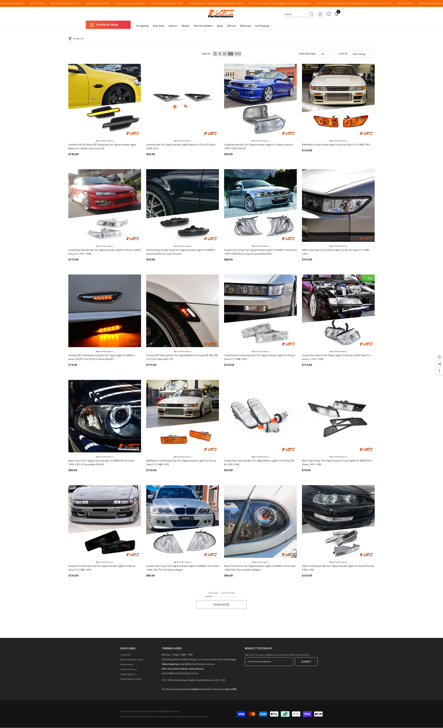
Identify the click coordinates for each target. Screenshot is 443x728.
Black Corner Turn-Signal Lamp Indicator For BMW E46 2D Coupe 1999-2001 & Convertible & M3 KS (101, 462)
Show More (221, 604)
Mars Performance (105, 140)
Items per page (307, 54)
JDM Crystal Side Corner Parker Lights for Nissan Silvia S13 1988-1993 (336, 251)
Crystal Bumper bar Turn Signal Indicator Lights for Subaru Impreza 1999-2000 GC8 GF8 (258, 146)
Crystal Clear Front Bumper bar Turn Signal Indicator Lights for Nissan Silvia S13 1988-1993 (259, 357)
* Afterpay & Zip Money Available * (130, 3)
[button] (215, 54)
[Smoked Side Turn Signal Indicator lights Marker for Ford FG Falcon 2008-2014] (182, 100)
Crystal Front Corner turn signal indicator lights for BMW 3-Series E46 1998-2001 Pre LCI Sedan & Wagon (182, 567)
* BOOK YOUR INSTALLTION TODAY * (167, 3)
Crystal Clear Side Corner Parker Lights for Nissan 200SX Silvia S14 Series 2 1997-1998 (336, 357)
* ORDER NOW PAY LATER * (97, 3)
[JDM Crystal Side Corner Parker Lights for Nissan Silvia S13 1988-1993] (338, 205)
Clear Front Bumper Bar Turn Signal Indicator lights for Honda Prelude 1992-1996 (338, 567)
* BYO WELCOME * (405, 3)
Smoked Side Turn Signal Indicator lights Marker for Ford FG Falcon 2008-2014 (181, 146)
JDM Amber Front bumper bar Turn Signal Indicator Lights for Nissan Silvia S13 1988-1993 (181, 462)
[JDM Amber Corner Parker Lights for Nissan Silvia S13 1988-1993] (338, 100)
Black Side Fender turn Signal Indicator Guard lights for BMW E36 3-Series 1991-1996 (337, 462)
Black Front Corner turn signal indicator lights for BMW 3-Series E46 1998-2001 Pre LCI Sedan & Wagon (259, 567)
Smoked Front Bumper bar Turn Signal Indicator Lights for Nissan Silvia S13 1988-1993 (101, 567)
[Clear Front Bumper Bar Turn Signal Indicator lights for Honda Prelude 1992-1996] (338, 521)
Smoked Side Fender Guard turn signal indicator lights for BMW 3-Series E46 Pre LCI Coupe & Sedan (181, 251)
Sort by (343, 54)
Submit (306, 662)
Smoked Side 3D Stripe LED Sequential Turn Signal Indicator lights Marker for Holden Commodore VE (102, 146)
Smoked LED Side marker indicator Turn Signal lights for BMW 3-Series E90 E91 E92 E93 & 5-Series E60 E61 (101, 357)
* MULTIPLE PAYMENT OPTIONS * (65, 3)
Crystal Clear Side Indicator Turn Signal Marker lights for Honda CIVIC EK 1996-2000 (259, 462)
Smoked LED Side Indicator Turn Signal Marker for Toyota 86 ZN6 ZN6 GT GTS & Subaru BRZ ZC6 (182, 357)
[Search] (299, 14)
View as (206, 54)
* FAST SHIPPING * (37, 3)
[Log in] (320, 14)
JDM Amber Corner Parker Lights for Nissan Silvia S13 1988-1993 (336, 144)
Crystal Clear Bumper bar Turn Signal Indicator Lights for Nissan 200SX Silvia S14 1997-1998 (104, 251)
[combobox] (296, 14)
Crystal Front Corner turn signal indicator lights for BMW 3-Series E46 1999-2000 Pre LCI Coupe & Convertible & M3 (260, 251)
